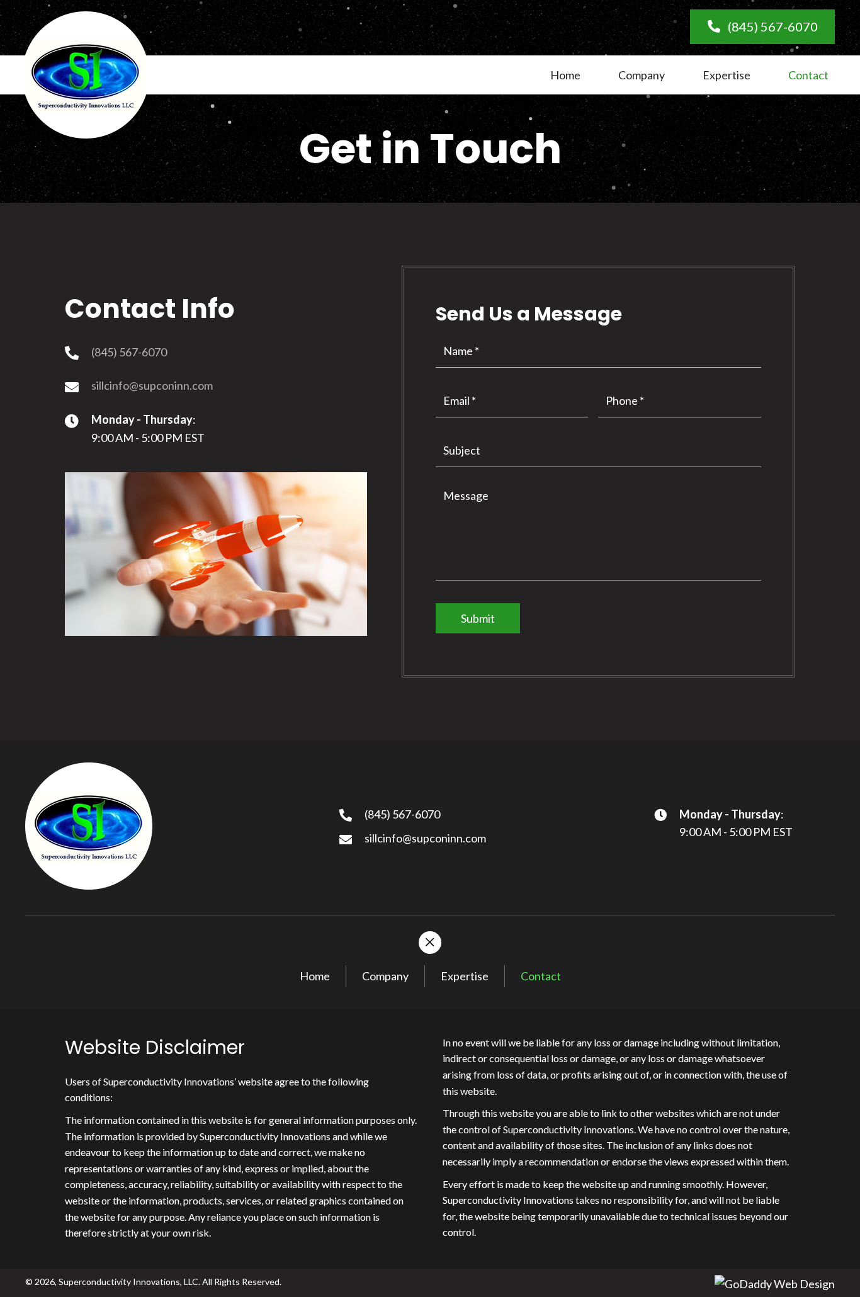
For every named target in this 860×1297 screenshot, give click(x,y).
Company (385, 976)
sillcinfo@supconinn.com (152, 385)
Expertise (465, 976)
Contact (541, 976)
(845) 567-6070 (129, 352)
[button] (762, 26)
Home (315, 976)
